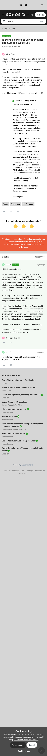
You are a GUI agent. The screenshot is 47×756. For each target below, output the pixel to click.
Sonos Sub (15, 204)
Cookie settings (27, 470)
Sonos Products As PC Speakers (15, 405)
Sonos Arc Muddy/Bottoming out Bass (18, 440)
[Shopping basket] (42, 5)
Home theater (9, 28)
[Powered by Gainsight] (23, 465)
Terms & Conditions (11, 470)
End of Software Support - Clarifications (19, 380)
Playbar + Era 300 (9, 416)
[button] (2, 15)
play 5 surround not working (14, 409)
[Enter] (4, 21)
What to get (6, 390)
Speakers (6, 383)
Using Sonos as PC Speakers (14, 402)
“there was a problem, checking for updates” (21, 394)
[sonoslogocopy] (23, 5)
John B (8, 264)
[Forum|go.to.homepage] (18, 15)
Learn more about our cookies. (26, 739)
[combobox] (23, 21)
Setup (5, 204)
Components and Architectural (14, 429)
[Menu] (4, 5)
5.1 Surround (28, 204)
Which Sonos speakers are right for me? (19, 387)
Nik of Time (10, 54)
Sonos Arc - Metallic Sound (13, 433)
